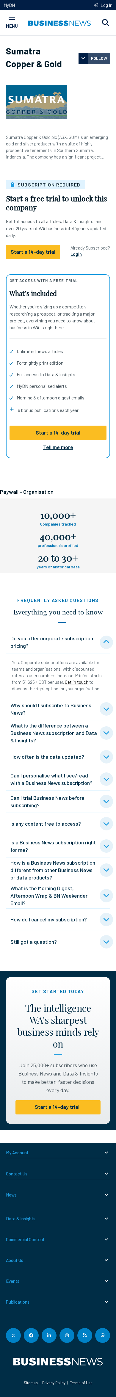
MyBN (9, 5)
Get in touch (76, 682)
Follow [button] (99, 58)
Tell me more (58, 447)
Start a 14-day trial (58, 432)
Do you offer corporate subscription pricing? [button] (51, 642)
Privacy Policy (53, 1382)
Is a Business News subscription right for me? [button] (53, 846)
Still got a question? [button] (33, 941)
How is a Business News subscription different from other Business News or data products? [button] (52, 870)
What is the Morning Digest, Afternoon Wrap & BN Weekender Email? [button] (48, 895)
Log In (106, 5)
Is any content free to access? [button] (45, 823)
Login (76, 254)
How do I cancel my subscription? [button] (48, 919)
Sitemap (31, 1382)
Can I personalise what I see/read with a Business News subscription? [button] (51, 779)
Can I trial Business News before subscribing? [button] (47, 801)
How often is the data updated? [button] (47, 756)
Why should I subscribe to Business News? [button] (50, 709)
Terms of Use (81, 1382)
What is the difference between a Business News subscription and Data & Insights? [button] (53, 733)
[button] (105, 22)
